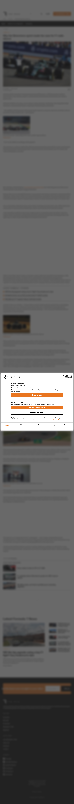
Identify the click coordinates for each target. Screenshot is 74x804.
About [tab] (66, 425)
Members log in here (37, 412)
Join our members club (37, 407)
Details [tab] (37, 425)
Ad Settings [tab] (51, 425)
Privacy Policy (57, 420)
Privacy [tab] (22, 425)
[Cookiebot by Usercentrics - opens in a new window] (64, 376)
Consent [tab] (8, 425)
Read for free (37, 395)
